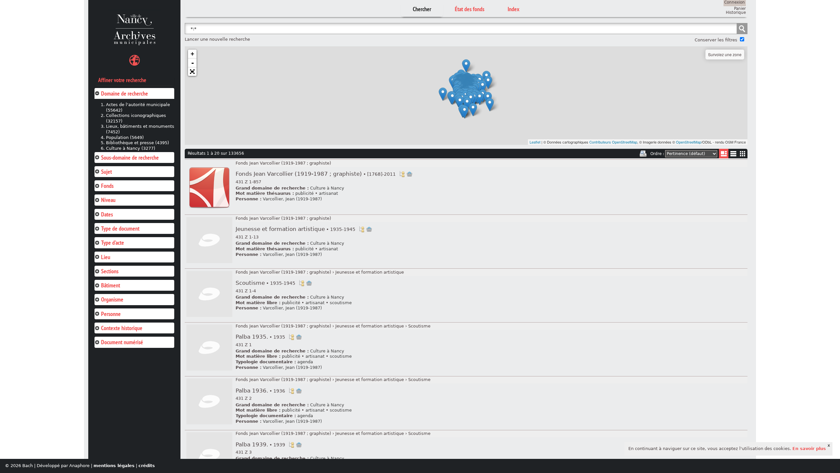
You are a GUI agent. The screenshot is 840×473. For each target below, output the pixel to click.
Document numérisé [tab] (122, 342)
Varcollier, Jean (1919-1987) (292, 198)
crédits (146, 465)
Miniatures (742, 153)
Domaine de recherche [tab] (124, 93)
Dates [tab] (107, 214)
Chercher (422, 9)
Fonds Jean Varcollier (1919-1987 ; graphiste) (283, 163)
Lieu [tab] (105, 257)
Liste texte (733, 154)
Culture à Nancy (327, 188)
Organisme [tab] (112, 299)
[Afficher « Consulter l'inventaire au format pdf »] (209, 209)
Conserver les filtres (716, 39)
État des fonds (469, 9)
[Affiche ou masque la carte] (134, 61)
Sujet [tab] (106, 171)
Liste (723, 153)
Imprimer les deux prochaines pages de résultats (643, 154)
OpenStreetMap (688, 142)
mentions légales (114, 465)
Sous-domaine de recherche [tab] (130, 157)
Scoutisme (265, 283)
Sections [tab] (109, 271)
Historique (736, 12)
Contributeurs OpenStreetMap (613, 142)
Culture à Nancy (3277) (130, 148)
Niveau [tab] (108, 200)
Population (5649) (125, 137)
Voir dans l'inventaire (402, 174)
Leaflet (535, 142)
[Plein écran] (192, 71)
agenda (305, 361)
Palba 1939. (260, 444)
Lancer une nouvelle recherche (217, 39)
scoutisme (341, 302)
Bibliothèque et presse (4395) (137, 142)
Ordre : (657, 153)
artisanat (328, 193)
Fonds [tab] (107, 186)
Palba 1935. (260, 337)
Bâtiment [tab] (110, 285)
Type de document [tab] (120, 228)
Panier (740, 8)
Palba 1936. (260, 391)
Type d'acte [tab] (112, 242)
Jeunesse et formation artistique (295, 229)
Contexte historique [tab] (121, 328)
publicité (304, 193)
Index (513, 9)
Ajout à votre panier (409, 174)
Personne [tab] (111, 314)
